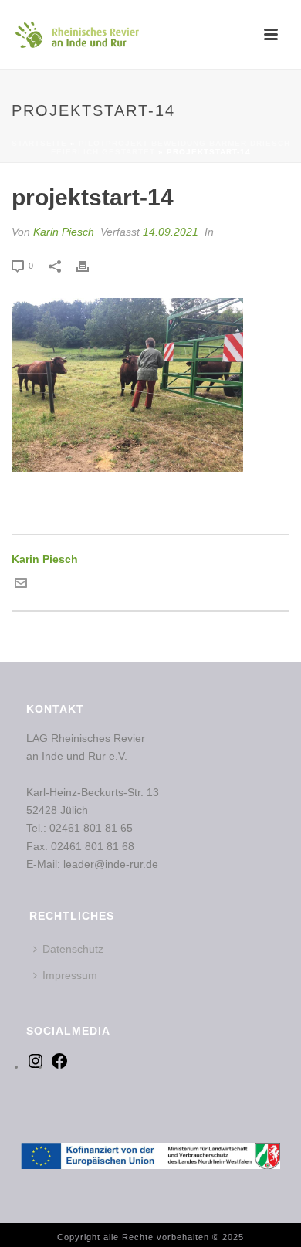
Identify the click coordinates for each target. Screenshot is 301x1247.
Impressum (69, 975)
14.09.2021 (170, 231)
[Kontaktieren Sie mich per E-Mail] (21, 585)
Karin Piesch (63, 231)
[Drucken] (90, 265)
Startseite (39, 143)
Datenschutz (72, 949)
